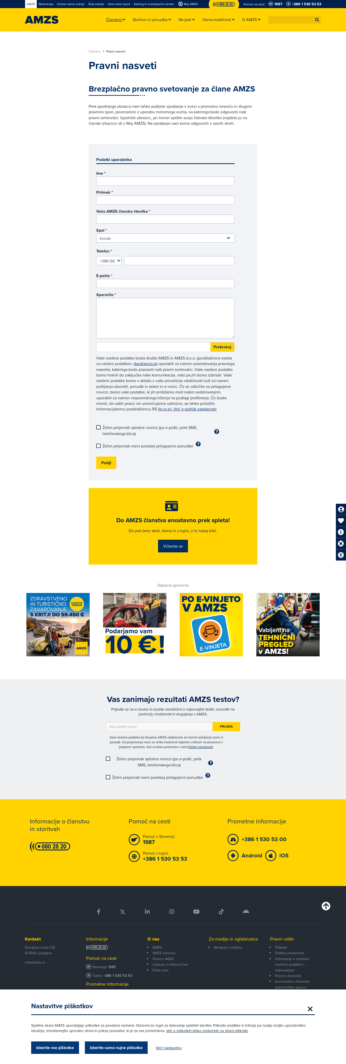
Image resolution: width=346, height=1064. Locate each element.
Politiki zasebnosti (200, 747)
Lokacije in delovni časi (170, 964)
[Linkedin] (147, 912)
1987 (112, 967)
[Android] (246, 912)
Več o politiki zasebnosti (195, 409)
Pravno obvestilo (288, 975)
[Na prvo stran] (42, 20)
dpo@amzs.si (145, 363)
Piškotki (281, 947)
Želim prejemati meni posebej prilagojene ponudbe (148, 446)
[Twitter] (122, 912)
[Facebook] (98, 912)
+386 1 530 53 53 (117, 975)
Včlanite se (173, 546)
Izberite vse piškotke (55, 1048)
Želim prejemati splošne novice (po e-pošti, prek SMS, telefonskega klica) (150, 430)
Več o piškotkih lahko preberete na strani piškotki (207, 1030)
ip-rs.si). (166, 409)
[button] (317, 19)
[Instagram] (171, 912)
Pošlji (106, 463)
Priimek (104, 192)
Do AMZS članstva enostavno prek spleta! (173, 520)
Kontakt (33, 939)
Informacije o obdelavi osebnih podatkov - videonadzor (292, 964)
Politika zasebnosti (289, 952)
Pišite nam (160, 970)
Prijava (226, 726)
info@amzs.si (35, 962)
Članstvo (95, 51)
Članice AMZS (163, 958)
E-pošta (104, 276)
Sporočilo (106, 295)
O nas (153, 939)
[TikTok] (221, 912)
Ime (101, 173)
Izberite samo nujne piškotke (116, 1048)
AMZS (157, 947)
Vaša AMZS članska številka (123, 211)
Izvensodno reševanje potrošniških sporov (292, 984)
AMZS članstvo (164, 952)
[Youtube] (196, 912)
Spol (101, 230)
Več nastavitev (169, 1048)
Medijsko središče (228, 947)
